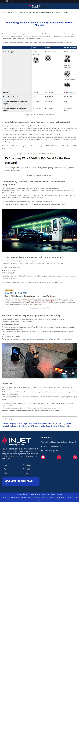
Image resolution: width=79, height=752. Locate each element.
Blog (12, 12)
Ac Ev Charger (49, 497)
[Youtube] (43, 457)
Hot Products (51, 494)
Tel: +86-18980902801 (52, 447)
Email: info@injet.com (51, 451)
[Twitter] (75, 457)
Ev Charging (58, 497)
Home (6, 12)
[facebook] (59, 457)
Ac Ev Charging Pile (38, 497)
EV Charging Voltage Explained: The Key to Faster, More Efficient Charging (42, 12)
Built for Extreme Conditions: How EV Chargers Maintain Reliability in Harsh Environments (38, 426)
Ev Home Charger (6, 497)
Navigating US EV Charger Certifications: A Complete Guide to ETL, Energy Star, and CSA (40, 424)
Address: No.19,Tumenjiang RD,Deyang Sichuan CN (59, 442)
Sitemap (59, 494)
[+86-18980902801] (42, 451)
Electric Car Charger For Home (22, 497)
